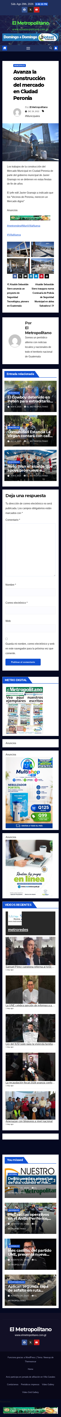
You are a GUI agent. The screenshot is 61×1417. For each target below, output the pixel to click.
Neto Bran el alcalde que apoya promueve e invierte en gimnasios (30, 470)
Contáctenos (12, 1384)
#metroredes (14, 225)
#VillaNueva (14, 234)
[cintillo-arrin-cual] (30, 218)
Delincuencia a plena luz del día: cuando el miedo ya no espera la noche (30, 1182)
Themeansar (30, 1361)
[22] (29, 792)
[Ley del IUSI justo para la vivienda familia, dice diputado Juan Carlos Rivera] (30, 1028)
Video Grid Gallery (30, 1392)
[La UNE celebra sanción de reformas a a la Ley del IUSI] (30, 989)
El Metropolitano (30, 23)
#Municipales (32, 116)
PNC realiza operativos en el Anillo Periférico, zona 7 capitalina (28, 1218)
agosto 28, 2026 (20, 1188)
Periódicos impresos (30, 1384)
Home (30, 1369)
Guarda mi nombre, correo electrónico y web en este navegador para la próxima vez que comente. (29, 648)
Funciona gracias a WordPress (22, 1357)
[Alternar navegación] (28, 48)
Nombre (10, 584)
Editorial (13, 1174)
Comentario (12, 519)
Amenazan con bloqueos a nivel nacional (29, 1121)
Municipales (19, 65)
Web (8, 621)
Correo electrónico (16, 602)
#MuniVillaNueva (30, 225)
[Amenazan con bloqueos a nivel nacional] (30, 1105)
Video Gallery (48, 1384)
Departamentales (16, 1282)
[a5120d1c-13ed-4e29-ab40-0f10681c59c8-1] (29, 868)
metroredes (18, 929)
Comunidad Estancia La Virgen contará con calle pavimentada (30, 436)
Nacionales (14, 1210)
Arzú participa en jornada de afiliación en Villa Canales (30, 1377)
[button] (50, 48)
